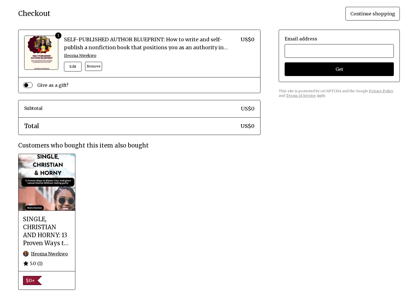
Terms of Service (301, 95)
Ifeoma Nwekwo (80, 55)
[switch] (28, 85)
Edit (72, 66)
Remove (94, 66)
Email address (301, 39)
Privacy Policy (381, 91)
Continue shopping (372, 14)
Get (339, 69)
